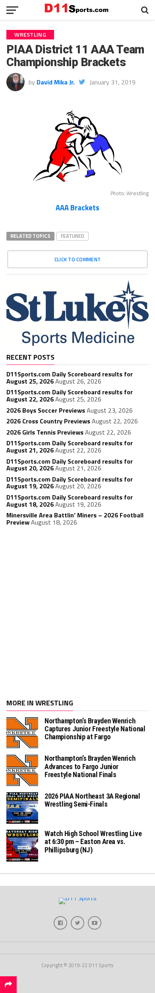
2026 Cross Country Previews (48, 421)
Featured (72, 236)
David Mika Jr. (56, 82)
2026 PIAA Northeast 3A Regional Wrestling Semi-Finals (92, 800)
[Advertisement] (77, 613)
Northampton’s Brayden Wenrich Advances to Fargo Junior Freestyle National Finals (90, 766)
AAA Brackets (77, 207)
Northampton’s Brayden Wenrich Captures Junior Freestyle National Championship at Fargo (95, 729)
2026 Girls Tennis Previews (44, 432)
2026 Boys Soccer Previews (45, 410)
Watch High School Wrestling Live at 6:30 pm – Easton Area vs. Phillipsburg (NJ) (93, 841)
